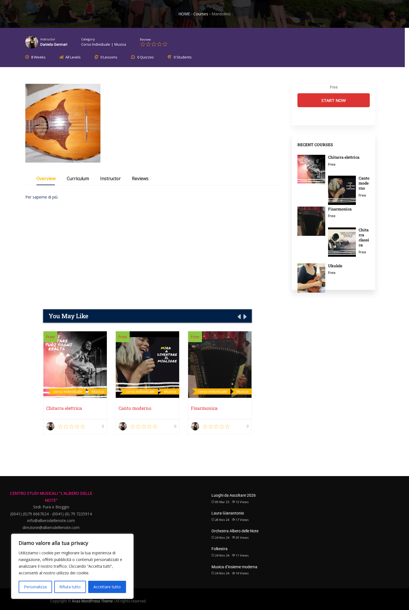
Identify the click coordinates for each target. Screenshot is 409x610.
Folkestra (219, 549)
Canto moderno (135, 408)
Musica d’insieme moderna (234, 567)
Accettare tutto (107, 586)
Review (145, 39)
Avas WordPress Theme (92, 601)
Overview (46, 179)
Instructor (47, 39)
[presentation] (238, 316)
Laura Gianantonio (227, 513)
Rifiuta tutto (70, 586)
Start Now (333, 100)
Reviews (140, 179)
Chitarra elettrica (64, 408)
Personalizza (35, 586)
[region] (72, 566)
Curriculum (78, 179)
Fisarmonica (204, 408)
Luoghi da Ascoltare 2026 (233, 495)
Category (88, 39)
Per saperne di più (41, 197)
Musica (120, 44)
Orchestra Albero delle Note (234, 531)
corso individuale (95, 44)
